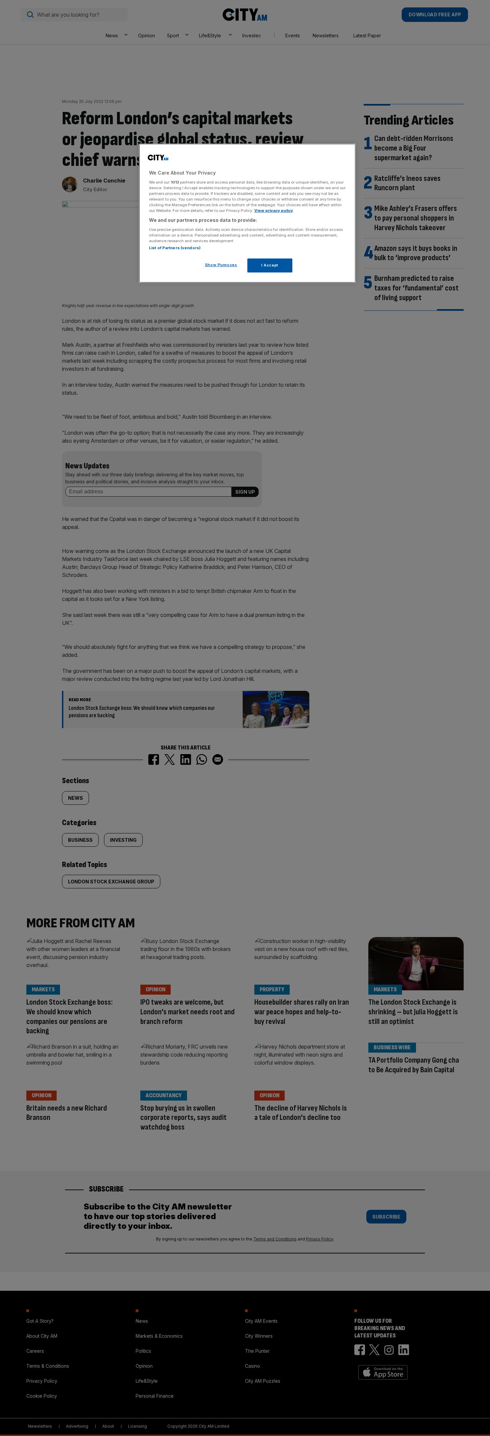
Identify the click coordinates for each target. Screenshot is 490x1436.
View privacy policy (273, 210)
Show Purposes (221, 264)
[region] (247, 213)
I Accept (269, 265)
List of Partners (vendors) (175, 247)
